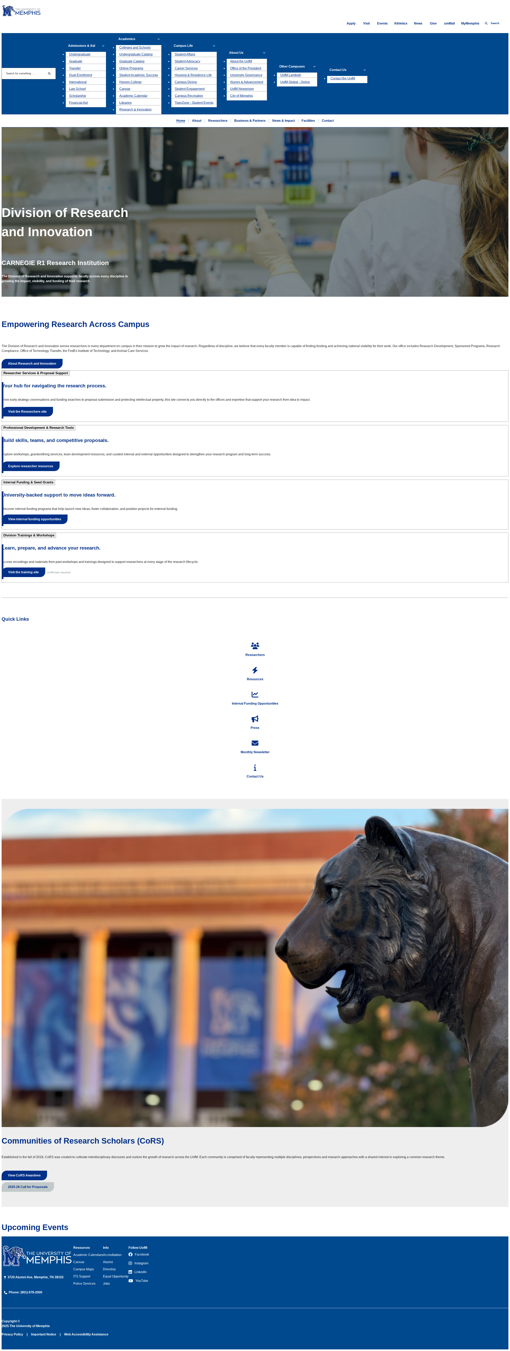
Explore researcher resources (30, 466)
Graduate (75, 61)
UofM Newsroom (242, 88)
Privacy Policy (12, 1334)
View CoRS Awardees (24, 1175)
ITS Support (81, 1276)
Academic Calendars (88, 1255)
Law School (77, 88)
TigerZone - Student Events (194, 102)
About (196, 120)
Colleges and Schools (135, 47)
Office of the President (245, 68)
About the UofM (241, 61)
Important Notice (43, 1334)
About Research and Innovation (32, 363)
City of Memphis (241, 95)
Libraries (125, 102)
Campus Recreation (189, 95)
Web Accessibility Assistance (86, 1334)
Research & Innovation (135, 109)
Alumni (108, 1262)
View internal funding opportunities (34, 519)
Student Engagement (190, 88)
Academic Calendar (133, 95)
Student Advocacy (187, 61)
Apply (351, 23)
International (78, 82)
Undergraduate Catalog (136, 54)
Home (180, 120)
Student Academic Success (138, 75)
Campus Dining (186, 82)
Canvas (124, 88)
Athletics (400, 23)
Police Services (84, 1283)
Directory (109, 1269)
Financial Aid (78, 102)
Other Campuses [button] (292, 66)
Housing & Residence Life (193, 75)
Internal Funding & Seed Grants (28, 482)
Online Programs (131, 68)
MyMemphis (470, 23)
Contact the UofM (343, 78)
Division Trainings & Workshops (28, 535)
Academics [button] (126, 39)
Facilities (308, 120)
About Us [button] (236, 52)
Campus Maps (83, 1269)
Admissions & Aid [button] (81, 45)
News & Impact (283, 120)
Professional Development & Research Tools (38, 428)
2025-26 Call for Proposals (28, 1187)
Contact (328, 120)
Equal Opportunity (115, 1276)
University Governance (246, 75)
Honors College (130, 82)
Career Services (186, 68)
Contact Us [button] (338, 70)
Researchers (218, 120)
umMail (449, 23)
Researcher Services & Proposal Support (35, 373)
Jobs (106, 1283)
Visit (366, 23)
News (418, 23)
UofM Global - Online (295, 82)
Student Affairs (185, 54)
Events (382, 23)
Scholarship (77, 95)
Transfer (75, 68)
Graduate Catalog (131, 61)
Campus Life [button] (183, 45)
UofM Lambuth (290, 75)
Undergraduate (79, 54)
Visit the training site (23, 572)
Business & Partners (250, 120)
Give (433, 23)
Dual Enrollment (80, 75)
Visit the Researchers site (27, 411)
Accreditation (112, 1255)
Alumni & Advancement (246, 82)
